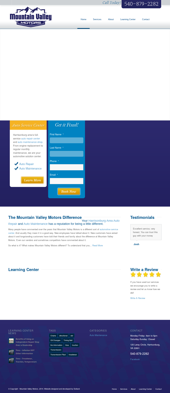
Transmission (55, 349)
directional (63, 335)
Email (54, 174)
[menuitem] (83, 19)
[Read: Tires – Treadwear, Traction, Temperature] (11, 360)
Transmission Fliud (58, 354)
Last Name (56, 147)
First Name (57, 134)
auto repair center (30, 138)
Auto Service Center (28, 125)
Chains (53, 335)
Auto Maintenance (30, 168)
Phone (54, 161)
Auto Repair (26, 164)
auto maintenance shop (30, 142)
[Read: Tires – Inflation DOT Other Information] (11, 352)
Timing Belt (68, 340)
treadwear (73, 354)
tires (67, 345)
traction (75, 345)
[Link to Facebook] (9, 2)
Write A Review (137, 298)
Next (158, 227)
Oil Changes (55, 340)
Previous (151, 227)
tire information (56, 345)
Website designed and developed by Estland (62, 388)
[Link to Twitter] (14, 2)
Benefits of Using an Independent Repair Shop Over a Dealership (27, 342)
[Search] (157, 19)
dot (72, 335)
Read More (97, 245)
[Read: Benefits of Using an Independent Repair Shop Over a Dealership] (11, 341)
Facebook (135, 359)
